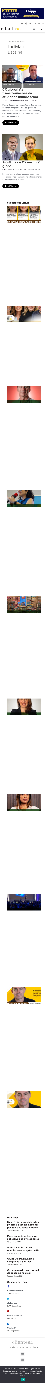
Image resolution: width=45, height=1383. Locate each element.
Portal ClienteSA (14, 1315)
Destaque (30, 169)
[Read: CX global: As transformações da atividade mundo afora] (22, 76)
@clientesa (12, 1303)
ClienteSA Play (22, 100)
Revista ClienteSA (15, 1291)
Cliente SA (22, 169)
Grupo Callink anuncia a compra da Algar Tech (20, 1260)
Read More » (12, 122)
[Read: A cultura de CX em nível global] (22, 147)
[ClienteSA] (8, 1324)
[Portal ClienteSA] (8, 1311)
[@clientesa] (8, 1299)
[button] (34, 29)
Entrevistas (33, 100)
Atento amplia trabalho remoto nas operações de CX (23, 1249)
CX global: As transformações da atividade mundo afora (20, 93)
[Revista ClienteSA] (8, 1286)
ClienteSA (11, 1328)
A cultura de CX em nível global (21, 164)
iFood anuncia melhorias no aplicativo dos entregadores (23, 1237)
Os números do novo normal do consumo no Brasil (23, 1271)
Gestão (37, 169)
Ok (23, 1379)
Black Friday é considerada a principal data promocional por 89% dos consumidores (23, 1225)
